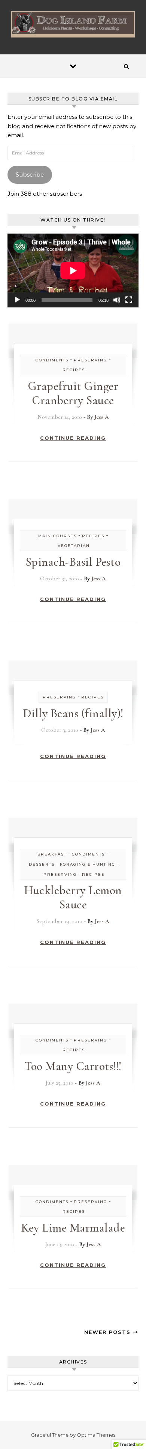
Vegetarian (74, 545)
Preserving (90, 360)
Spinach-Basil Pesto (73, 561)
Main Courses (57, 535)
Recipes (74, 369)
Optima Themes (96, 1435)
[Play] (17, 300)
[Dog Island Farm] (73, 24)
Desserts (42, 864)
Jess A (101, 417)
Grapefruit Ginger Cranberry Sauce (73, 393)
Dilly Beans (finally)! (73, 713)
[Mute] (117, 300)
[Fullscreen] (129, 300)
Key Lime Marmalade (73, 1227)
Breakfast (52, 854)
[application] (73, 270)
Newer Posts (108, 1332)
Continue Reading (73, 438)
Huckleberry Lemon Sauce (73, 897)
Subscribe (30, 174)
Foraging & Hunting (87, 864)
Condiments (52, 360)
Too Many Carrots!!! (73, 1066)
